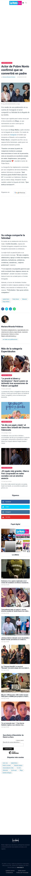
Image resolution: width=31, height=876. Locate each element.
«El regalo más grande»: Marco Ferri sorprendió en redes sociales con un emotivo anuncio (15, 475)
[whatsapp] (14, 308)
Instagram (13, 135)
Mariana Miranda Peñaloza (9, 77)
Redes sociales (7, 765)
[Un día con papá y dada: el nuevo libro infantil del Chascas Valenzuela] (15, 410)
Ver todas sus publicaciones (10, 339)
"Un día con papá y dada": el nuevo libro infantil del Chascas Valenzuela (15, 427)
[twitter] (6, 308)
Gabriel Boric (6, 299)
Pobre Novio (15, 299)
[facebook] (2, 308)
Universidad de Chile (8, 768)
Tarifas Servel (21, 870)
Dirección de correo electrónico (11, 742)
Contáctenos (9, 872)
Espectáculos (8, 351)
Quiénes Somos (10, 870)
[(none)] (5, 319)
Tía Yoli (19, 768)
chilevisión (5, 770)
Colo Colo (5, 763)
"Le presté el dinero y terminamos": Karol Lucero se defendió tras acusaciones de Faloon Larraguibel (14, 382)
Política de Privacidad (22, 872)
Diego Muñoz (6, 301)
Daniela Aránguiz (7, 772)
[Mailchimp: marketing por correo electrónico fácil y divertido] (14, 754)
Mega (21, 770)
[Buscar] (26, 3)
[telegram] (10, 308)
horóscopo (14, 770)
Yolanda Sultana (18, 765)
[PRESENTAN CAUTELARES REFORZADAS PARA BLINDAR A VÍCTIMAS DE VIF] (10, 540)
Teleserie (24, 299)
